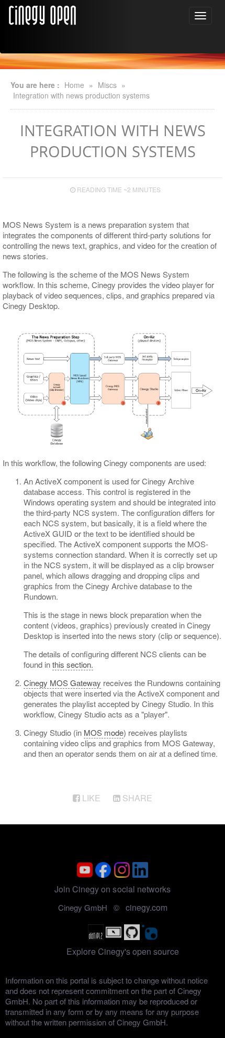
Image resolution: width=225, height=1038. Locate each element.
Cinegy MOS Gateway (62, 682)
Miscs (107, 85)
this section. (72, 664)
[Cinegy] (42, 13)
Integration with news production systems (81, 95)
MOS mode (103, 732)
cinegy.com (146, 907)
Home (74, 85)
